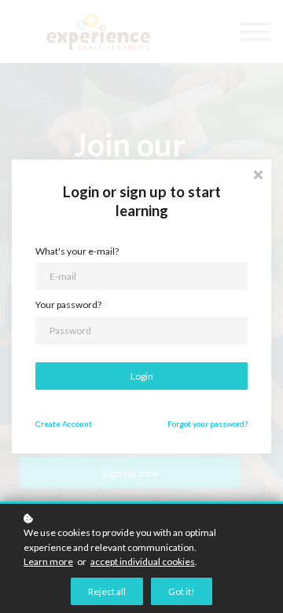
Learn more (48, 561)
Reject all (107, 591)
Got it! (181, 591)
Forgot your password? (207, 423)
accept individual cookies (142, 561)
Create (63, 423)
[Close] (258, 173)
